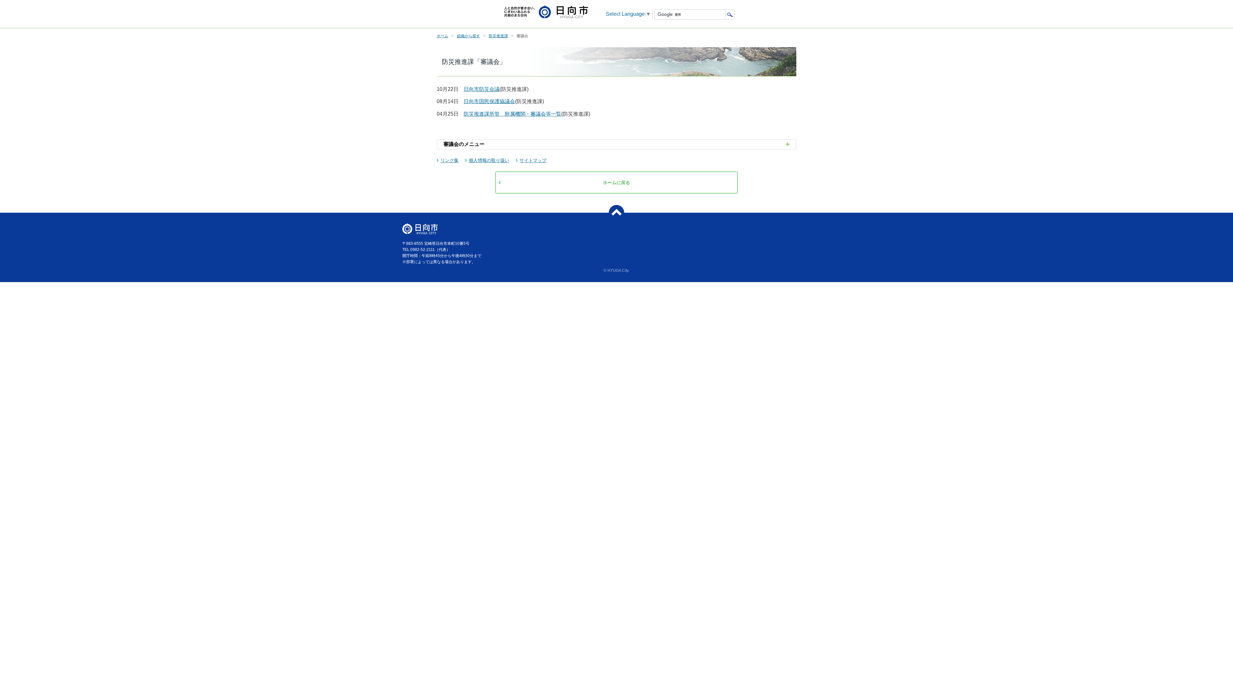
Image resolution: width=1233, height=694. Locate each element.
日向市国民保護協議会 (489, 101)
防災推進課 (498, 36)
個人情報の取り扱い (489, 160)
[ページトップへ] (616, 212)
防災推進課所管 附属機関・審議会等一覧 (512, 114)
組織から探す (468, 36)
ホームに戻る (616, 182)
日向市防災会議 (482, 89)
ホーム (442, 36)
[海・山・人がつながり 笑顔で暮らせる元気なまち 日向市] (546, 12)
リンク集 (450, 160)
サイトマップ (533, 160)
